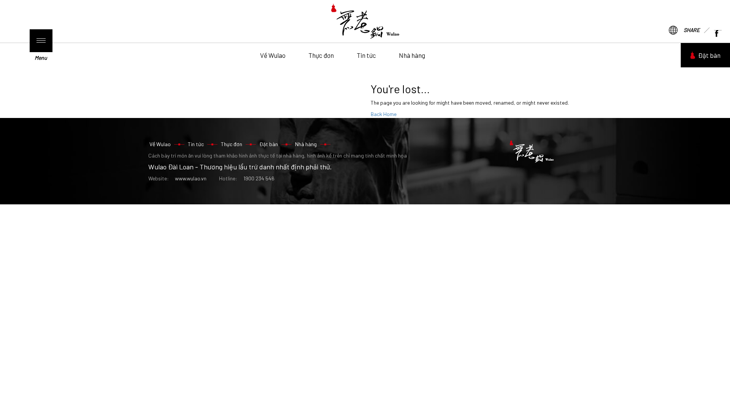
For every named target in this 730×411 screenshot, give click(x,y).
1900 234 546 (259, 178)
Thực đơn (321, 55)
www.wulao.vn (190, 178)
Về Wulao (273, 55)
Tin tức (366, 55)
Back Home (384, 114)
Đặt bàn (709, 55)
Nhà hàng (412, 55)
